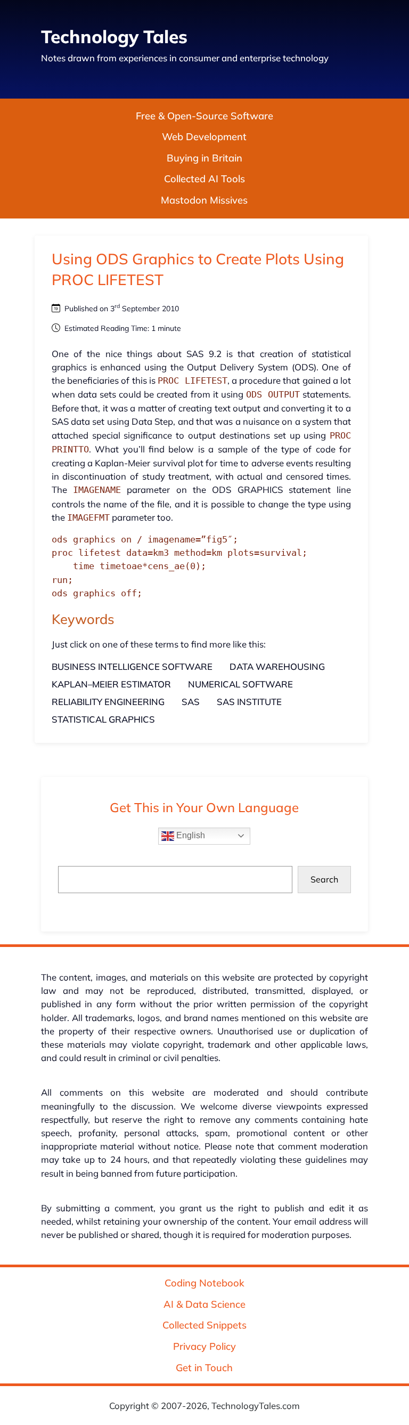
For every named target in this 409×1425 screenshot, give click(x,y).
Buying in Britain (204, 158)
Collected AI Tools (204, 179)
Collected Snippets (204, 1325)
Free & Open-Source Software (204, 116)
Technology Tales (114, 36)
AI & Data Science (204, 1304)
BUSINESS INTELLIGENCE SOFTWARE (132, 666)
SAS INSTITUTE (249, 701)
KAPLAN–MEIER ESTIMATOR (111, 684)
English (189, 835)
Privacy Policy (204, 1346)
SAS (191, 701)
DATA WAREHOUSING (277, 666)
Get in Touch (204, 1368)
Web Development (204, 137)
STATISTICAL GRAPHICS (103, 719)
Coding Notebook (204, 1283)
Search (324, 879)
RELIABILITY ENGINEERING (108, 701)
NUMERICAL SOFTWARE (240, 684)
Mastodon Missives (204, 200)
